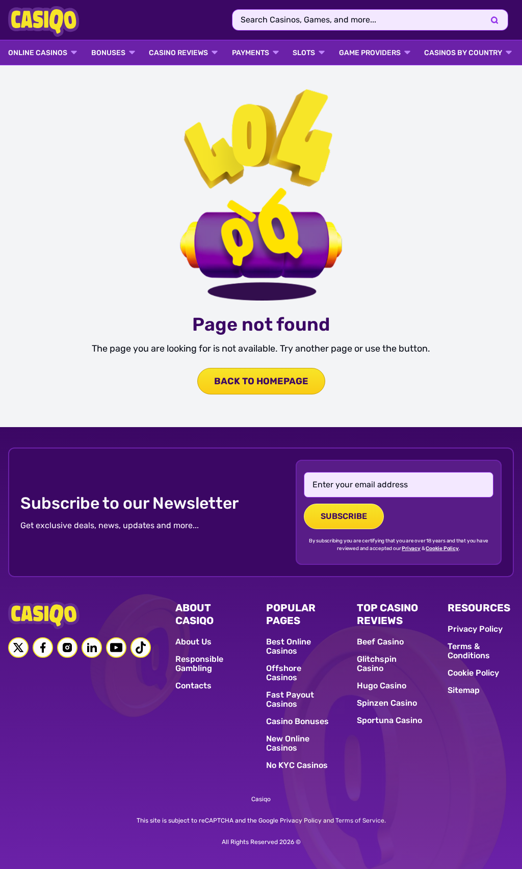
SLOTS (304, 53)
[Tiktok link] (140, 647)
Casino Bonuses (297, 721)
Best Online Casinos (288, 646)
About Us (193, 642)
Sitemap (464, 690)
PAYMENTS (250, 53)
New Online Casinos (287, 743)
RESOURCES (479, 608)
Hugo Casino (381, 685)
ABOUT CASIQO (194, 614)
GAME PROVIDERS (370, 53)
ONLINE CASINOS (37, 53)
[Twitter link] (18, 647)
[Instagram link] (67, 647)
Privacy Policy (475, 629)
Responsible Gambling (199, 663)
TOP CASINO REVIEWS (387, 614)
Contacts (193, 685)
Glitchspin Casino (377, 663)
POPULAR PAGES (291, 614)
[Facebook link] (43, 647)
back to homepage (261, 381)
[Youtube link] (116, 647)
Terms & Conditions (469, 650)
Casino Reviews (178, 53)
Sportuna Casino (389, 720)
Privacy (411, 548)
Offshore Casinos (283, 672)
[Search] (494, 20)
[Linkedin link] (92, 647)
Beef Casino (380, 642)
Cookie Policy (442, 548)
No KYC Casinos (297, 765)
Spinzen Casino (387, 703)
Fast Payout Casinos (290, 699)
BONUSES (108, 53)
